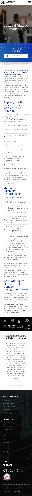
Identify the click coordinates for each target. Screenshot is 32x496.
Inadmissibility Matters (22, 327)
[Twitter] (10, 465)
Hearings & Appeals (27, 327)
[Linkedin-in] (4, 465)
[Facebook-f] (7, 465)
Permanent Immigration (14, 326)
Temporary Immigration (7, 326)
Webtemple (16, 491)
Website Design (7, 491)
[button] (4, 362)
